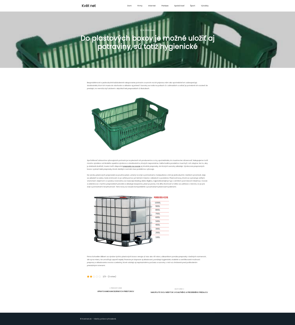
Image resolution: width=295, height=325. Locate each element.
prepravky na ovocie (131, 166)
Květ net (89, 5)
